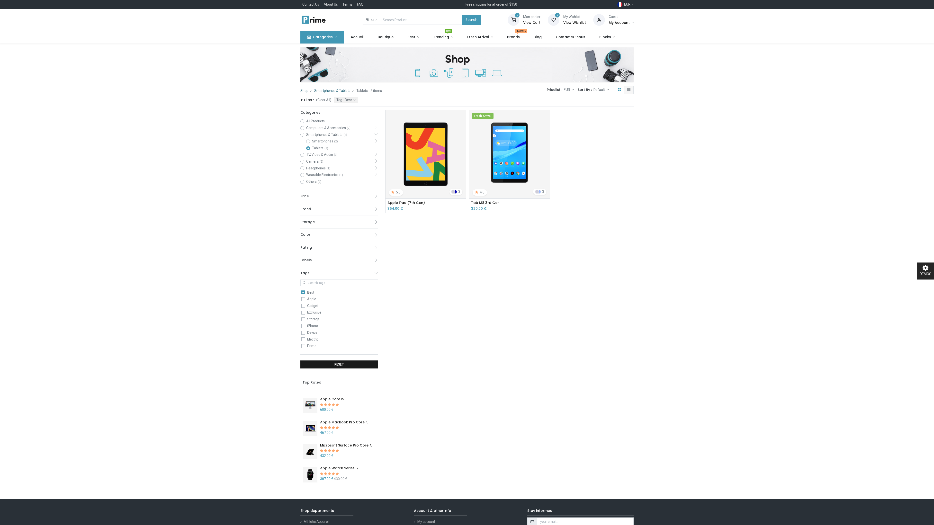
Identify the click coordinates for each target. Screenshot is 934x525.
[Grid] (619, 90)
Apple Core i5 (332, 399)
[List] (629, 90)
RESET (339, 364)
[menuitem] (357, 37)
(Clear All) (323, 100)
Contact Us (310, 4)
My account (426, 522)
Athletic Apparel (316, 522)
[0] (513, 20)
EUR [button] (567, 90)
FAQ (360, 4)
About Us (331, 4)
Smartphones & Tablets (332, 91)
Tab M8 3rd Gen (485, 203)
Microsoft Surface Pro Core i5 (346, 445)
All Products (315, 121)
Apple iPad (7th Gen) (406, 203)
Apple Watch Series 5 (339, 468)
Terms (347, 4)
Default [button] (599, 90)
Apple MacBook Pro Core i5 (344, 422)
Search (471, 19)
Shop (304, 91)
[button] (371, 20)
